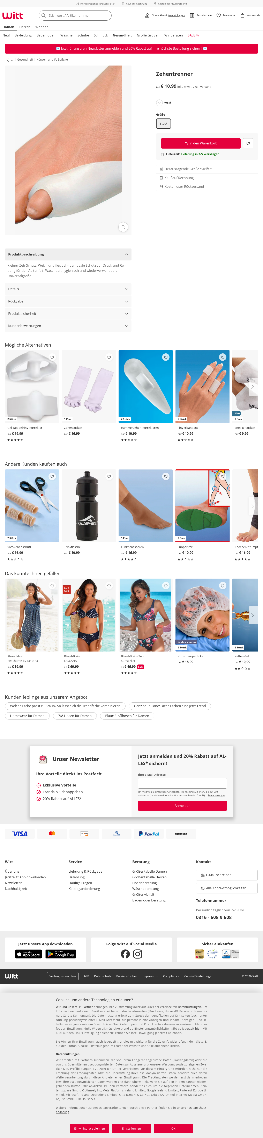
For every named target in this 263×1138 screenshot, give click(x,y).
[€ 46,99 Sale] (146, 615)
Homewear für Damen (27, 716)
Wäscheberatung (145, 888)
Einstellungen (131, 1128)
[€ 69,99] (89, 615)
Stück (163, 123)
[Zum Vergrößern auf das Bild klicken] (123, 227)
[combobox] (84, 15)
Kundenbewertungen (24, 325)
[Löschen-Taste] (107, 15)
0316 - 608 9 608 (214, 917)
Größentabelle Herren (149, 877)
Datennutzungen (189, 1007)
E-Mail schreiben (216, 876)
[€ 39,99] (32, 615)
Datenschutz (102, 976)
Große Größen (148, 35)
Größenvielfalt (143, 894)
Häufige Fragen (80, 883)
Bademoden (46, 35)
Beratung (141, 861)
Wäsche (66, 35)
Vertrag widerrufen (63, 976)
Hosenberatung (144, 883)
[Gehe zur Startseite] (12, 15)
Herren (24, 27)
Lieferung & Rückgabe (85, 871)
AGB (86, 976)
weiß (167, 103)
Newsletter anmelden (104, 48)
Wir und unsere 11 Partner (74, 1007)
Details (13, 289)
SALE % (193, 35)
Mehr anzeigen (216, 795)
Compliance (171, 976)
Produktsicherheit (22, 313)
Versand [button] (205, 87)
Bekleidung (23, 35)
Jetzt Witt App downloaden (25, 877)
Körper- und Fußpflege (52, 59)
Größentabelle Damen (149, 871)
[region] (131, 1065)
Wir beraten (173, 35)
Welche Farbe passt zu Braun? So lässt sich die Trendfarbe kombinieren (65, 706)
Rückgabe (15, 301)
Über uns (12, 871)
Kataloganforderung (84, 888)
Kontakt (203, 861)
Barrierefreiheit (127, 976)
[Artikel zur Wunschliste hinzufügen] (248, 143)
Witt (9, 861)
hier (198, 1028)
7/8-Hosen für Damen (75, 716)
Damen (8, 27)
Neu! (6, 35)
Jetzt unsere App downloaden (45, 943)
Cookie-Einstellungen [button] (198, 976)
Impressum (150, 976)
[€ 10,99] (89, 505)
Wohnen (41, 27)
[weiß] (159, 103)
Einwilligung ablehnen (89, 1128)
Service (75, 861)
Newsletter (13, 883)
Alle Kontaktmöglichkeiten (226, 888)
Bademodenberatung (149, 900)
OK (173, 1128)
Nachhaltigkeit (16, 888)
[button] (7, 59)
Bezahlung (77, 877)
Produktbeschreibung (26, 254)
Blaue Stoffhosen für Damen (127, 716)
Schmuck (101, 35)
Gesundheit (122, 35)
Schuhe (83, 35)
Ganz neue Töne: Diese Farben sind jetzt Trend (170, 706)
